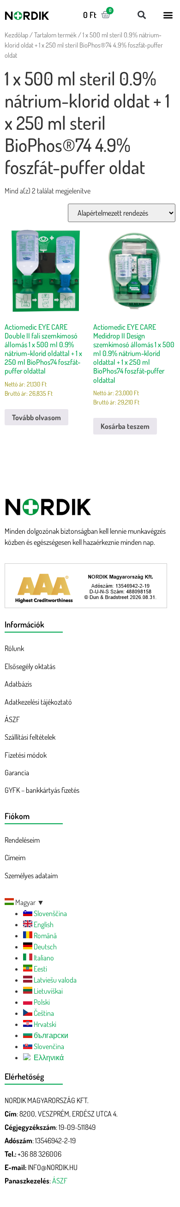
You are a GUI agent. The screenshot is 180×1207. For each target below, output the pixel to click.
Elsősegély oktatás (30, 666)
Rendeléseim (22, 840)
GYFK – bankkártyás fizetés (42, 790)
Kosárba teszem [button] (125, 426)
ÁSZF (12, 719)
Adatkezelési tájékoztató (38, 701)
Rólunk (14, 648)
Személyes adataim (31, 875)
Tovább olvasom (36, 417)
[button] (142, 14)
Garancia (17, 772)
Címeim (15, 857)
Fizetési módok (26, 755)
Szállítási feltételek (30, 737)
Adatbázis (18, 683)
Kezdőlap (16, 34)
